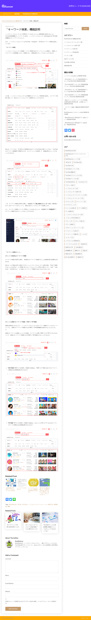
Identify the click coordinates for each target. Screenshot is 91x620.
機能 (9, 506)
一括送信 (83, 244)
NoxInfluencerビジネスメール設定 (73, 112)
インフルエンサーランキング (74, 198)
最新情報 (17, 14)
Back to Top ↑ (85, 618)
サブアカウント (70, 205)
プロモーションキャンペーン (74, 227)
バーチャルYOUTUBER (72, 218)
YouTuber (69, 165)
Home (3, 21)
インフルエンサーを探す (71, 45)
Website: (7, 591)
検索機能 (68, 250)
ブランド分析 (79, 221)
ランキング (67, 55)
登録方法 (68, 254)
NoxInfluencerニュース (72, 159)
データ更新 (83, 208)
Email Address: (9, 583)
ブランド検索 (70, 224)
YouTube (24, 504)
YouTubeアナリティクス (73, 175)
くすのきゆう (82, 182)
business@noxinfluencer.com (72, 140)
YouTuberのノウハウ (72, 169)
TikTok (19, 504)
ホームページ (7, 14)
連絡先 (80, 257)
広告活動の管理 (68, 62)
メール (84, 234)
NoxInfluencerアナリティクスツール (75, 155)
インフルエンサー (71, 188)
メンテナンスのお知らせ (71, 76)
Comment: (8, 559)
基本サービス (68, 59)
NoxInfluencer (12, 504)
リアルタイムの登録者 (72, 240)
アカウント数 (70, 185)
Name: (7, 575)
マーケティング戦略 (71, 234)
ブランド (68, 221)
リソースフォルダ (71, 244)
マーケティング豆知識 (70, 52)
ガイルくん (69, 201)
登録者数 (78, 254)
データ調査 (69, 211)
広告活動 (79, 247)
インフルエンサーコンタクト (72, 42)
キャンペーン (81, 201)
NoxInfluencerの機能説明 (30, 14)
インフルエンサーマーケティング (37, 504)
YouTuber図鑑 (70, 172)
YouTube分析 (70, 182)
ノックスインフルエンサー (74, 214)
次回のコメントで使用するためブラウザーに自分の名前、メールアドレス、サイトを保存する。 (30, 602)
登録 (85, 250)
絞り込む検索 (70, 257)
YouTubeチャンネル (72, 178)
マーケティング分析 (69, 49)
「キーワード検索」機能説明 (72, 107)
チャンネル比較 (70, 208)
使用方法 (50, 504)
